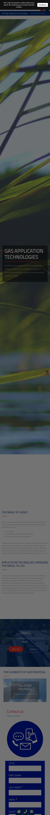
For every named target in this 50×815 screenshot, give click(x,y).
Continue (42, 5)
